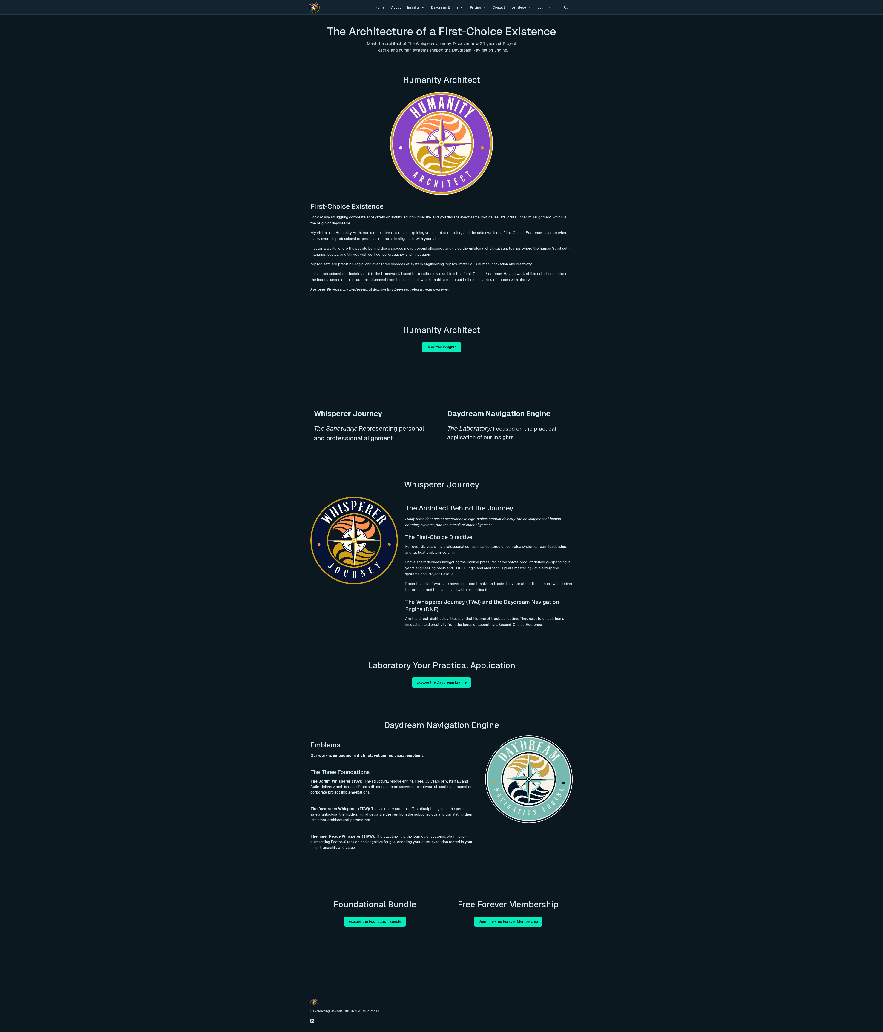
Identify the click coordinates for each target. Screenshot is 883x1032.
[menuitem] (380, 7)
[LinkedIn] (312, 1021)
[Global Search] (566, 7)
